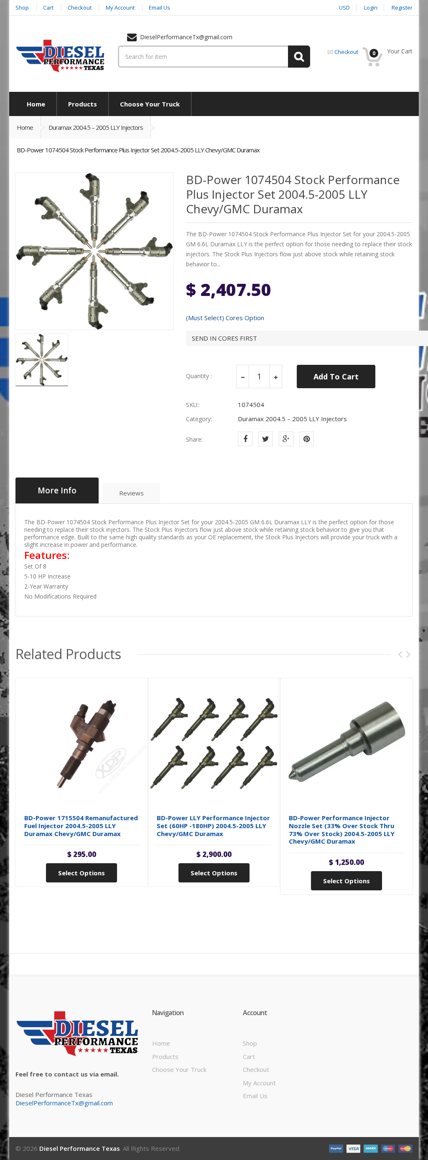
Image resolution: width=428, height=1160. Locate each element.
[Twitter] (265, 439)
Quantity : (199, 376)
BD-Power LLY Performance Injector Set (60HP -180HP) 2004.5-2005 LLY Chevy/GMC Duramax (213, 826)
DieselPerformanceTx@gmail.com (64, 1103)
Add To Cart (336, 377)
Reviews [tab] (131, 493)
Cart (249, 1056)
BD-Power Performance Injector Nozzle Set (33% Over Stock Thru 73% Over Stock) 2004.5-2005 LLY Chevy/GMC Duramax (342, 829)
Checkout (256, 1069)
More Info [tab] (57, 490)
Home (25, 127)
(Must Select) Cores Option (225, 318)
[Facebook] (245, 439)
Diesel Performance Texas (79, 1148)
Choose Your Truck (179, 1069)
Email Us (255, 1096)
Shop (250, 1043)
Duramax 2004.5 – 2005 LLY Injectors (95, 127)
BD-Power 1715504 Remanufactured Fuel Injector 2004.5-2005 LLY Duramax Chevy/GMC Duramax (81, 826)
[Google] (286, 439)
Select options (81, 873)
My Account (259, 1083)
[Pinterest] (306, 439)
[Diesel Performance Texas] (60, 55)
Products (165, 1056)
